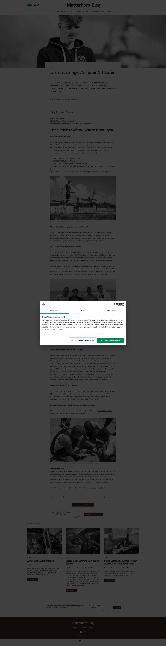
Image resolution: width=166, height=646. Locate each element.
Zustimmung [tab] (54, 311)
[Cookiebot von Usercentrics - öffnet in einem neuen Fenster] (115, 304)
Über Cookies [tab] (111, 311)
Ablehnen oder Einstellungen (83, 340)
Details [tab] (83, 311)
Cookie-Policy (99, 334)
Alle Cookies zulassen (110, 340)
